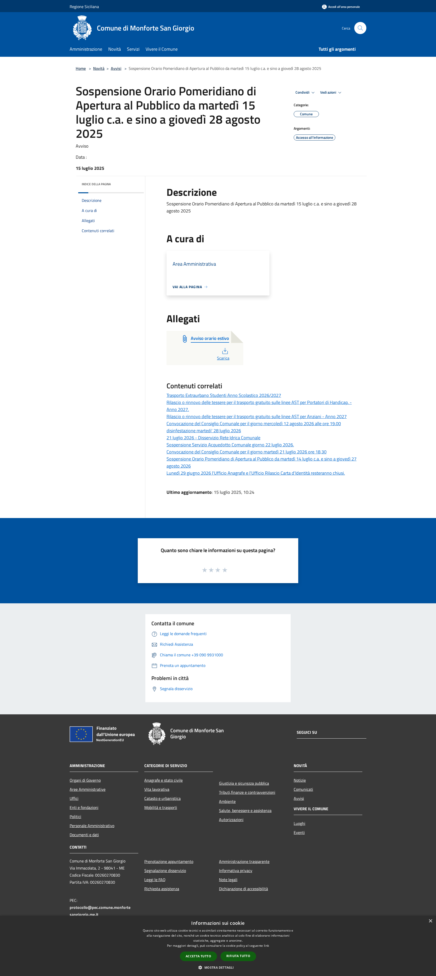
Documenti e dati (84, 835)
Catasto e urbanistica (162, 798)
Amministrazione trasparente (244, 861)
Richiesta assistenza (161, 889)
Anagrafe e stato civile (163, 780)
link (266, 945)
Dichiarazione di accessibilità (243, 889)
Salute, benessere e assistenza (245, 810)
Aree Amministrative (87, 789)
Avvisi (116, 68)
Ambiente (227, 801)
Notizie (300, 780)
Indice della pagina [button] (96, 184)
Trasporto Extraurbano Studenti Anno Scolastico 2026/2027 (224, 395)
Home (81, 68)
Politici (75, 817)
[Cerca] (360, 28)
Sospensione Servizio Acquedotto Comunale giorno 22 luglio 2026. (230, 444)
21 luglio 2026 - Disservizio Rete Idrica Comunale (213, 437)
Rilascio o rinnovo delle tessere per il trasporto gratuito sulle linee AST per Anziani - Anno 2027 (257, 416)
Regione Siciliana (84, 7)
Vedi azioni (328, 92)
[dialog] (218, 946)
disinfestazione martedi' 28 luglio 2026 (204, 430)
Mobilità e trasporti (160, 807)
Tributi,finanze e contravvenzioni (247, 792)
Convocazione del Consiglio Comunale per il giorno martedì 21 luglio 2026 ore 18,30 (246, 451)
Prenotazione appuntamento (168, 861)
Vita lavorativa (156, 789)
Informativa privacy (235, 870)
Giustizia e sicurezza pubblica (244, 783)
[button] (218, 967)
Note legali (228, 880)
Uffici (74, 798)
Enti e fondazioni (84, 807)
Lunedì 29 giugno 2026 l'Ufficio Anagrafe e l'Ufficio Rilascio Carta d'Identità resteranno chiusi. (256, 473)
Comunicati (303, 789)
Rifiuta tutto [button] (238, 956)
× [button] (430, 921)
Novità (98, 68)
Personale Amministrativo (92, 826)
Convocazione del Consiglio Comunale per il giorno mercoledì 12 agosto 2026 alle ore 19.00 (254, 423)
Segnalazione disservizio (165, 870)
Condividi (302, 92)
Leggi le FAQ (155, 880)
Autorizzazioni (231, 820)
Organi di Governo (85, 780)
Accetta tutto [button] (198, 956)
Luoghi (299, 823)
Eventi (299, 832)
